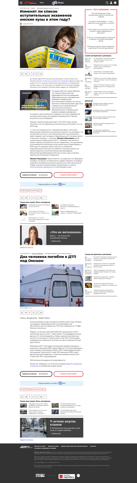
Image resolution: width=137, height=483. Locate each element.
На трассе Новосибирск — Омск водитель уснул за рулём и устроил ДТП (101, 23)
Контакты (93, 446)
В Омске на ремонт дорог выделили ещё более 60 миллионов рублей (101, 47)
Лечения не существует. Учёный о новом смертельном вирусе (104, 277)
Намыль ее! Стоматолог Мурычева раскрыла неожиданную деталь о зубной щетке (104, 265)
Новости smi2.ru (26, 247)
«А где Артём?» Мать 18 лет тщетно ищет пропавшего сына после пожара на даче (104, 60)
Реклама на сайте (40, 446)
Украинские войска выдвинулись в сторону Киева (104, 124)
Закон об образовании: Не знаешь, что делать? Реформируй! (71, 212)
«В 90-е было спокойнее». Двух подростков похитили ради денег (104, 72)
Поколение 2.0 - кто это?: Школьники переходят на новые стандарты (39, 219)
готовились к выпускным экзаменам (55, 81)
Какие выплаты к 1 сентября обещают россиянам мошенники (104, 111)
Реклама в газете (53, 446)
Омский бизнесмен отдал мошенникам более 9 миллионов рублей (101, 15)
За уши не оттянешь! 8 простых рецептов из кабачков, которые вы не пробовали (105, 285)
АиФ (30, 308)
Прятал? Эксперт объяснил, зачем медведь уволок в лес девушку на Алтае (104, 86)
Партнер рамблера (51, 475)
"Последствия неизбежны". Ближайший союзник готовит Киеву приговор (104, 131)
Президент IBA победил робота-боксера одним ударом (103, 104)
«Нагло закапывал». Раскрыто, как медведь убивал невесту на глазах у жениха (105, 271)
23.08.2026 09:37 (25, 253)
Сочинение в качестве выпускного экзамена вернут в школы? (70, 206)
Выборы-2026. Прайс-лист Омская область (74, 446)
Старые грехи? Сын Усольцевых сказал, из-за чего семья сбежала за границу (105, 93)
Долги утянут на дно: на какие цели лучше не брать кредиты (104, 117)
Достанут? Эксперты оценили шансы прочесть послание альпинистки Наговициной (105, 258)
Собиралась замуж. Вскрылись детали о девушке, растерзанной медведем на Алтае (104, 291)
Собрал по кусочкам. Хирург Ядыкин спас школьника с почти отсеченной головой (105, 80)
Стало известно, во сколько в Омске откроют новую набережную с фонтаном (101, 31)
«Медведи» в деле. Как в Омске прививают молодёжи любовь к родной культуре (39, 405)
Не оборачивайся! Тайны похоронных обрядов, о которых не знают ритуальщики (70, 405)
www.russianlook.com (59, 69)
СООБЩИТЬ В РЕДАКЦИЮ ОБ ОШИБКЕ (45, 448)
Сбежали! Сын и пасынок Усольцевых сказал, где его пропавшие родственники (105, 66)
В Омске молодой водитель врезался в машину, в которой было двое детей (101, 39)
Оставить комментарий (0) (68, 175)
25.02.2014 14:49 (24, 8)
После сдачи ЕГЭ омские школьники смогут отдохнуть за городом (39, 213)
